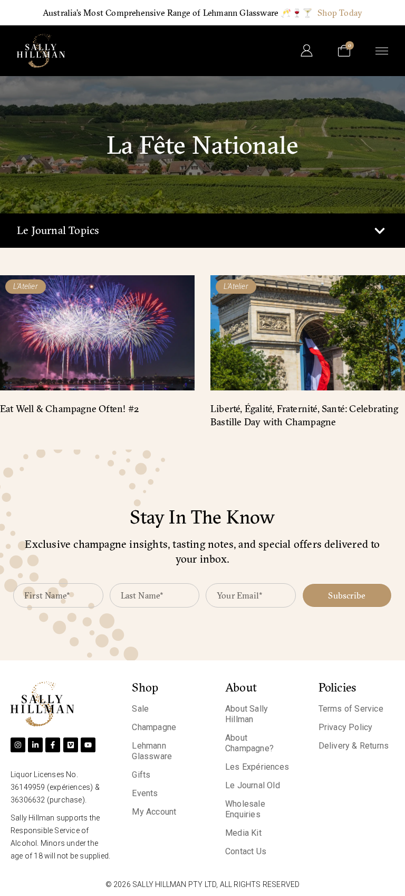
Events (145, 793)
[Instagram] (18, 745)
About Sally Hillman (246, 714)
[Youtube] (88, 745)
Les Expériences (257, 767)
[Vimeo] (70, 745)
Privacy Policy (346, 727)
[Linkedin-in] (35, 745)
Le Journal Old (252, 785)
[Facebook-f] (52, 745)
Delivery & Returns (354, 746)
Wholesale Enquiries (245, 809)
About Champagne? (249, 743)
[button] (379, 230)
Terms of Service (351, 709)
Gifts (141, 775)
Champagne (154, 727)
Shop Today (339, 12)
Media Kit (243, 833)
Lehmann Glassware (152, 751)
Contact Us (245, 851)
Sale (140, 709)
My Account (154, 812)
